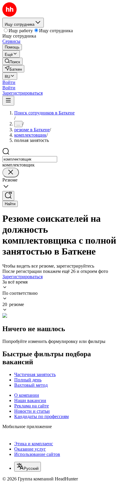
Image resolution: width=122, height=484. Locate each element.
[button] (8, 82)
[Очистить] (10, 172)
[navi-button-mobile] (8, 101)
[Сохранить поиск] (8, 196)
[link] (12, 61)
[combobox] (29, 159)
